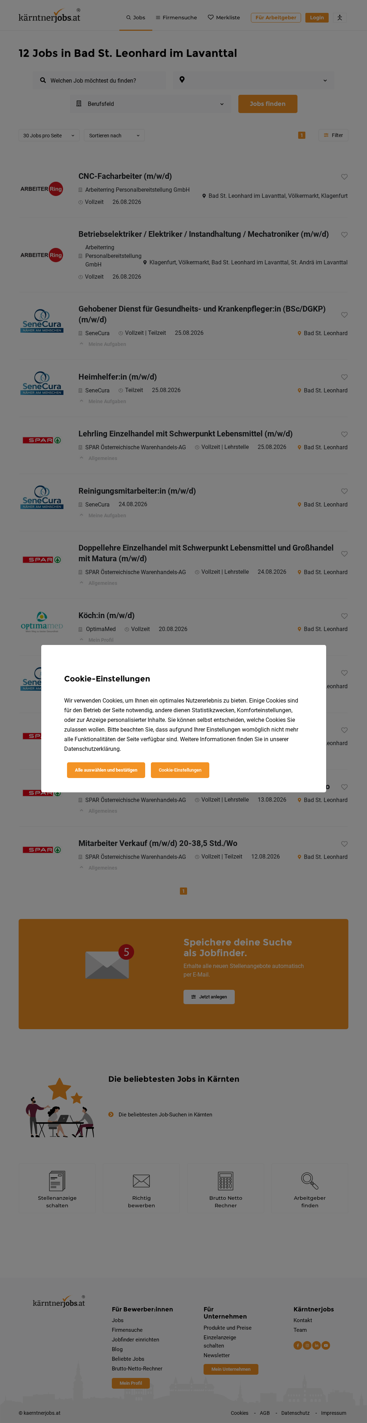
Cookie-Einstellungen (180, 770)
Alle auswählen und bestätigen (106, 770)
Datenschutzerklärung (92, 748)
